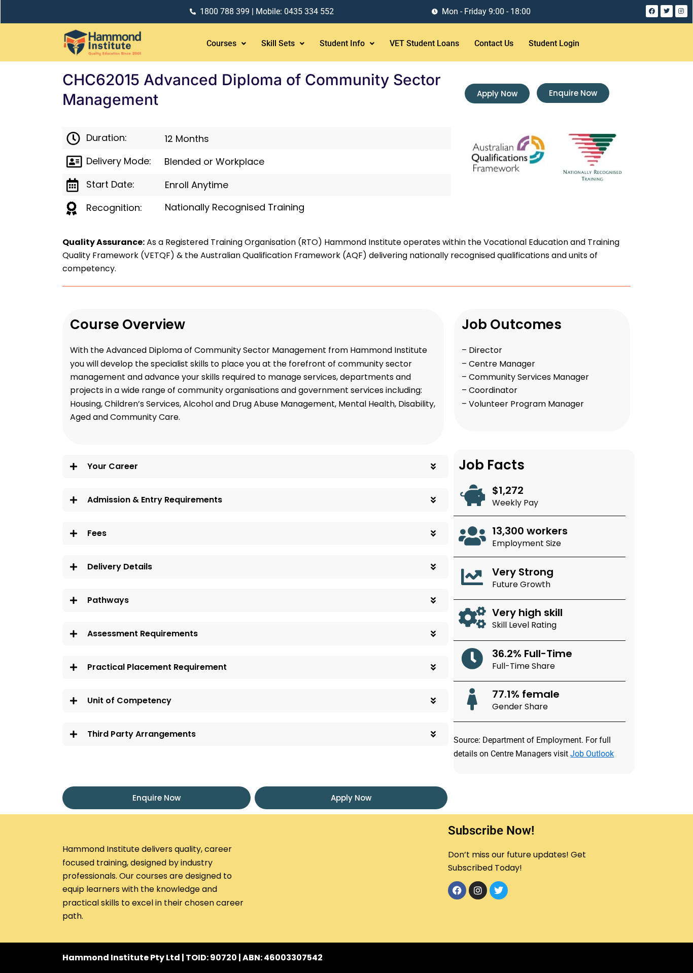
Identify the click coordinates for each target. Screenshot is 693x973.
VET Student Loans (424, 43)
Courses (221, 43)
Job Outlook (592, 754)
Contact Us (493, 43)
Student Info (342, 43)
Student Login (554, 43)
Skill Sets (278, 43)
